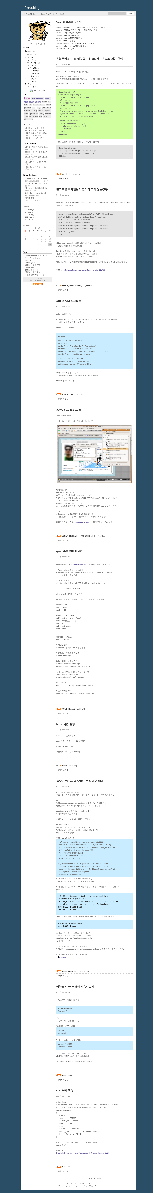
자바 (40, 116)
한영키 (86, 971)
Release (48, 113)
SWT (26, 116)
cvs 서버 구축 (65, 49)
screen (70, 1075)
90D (30, 105)
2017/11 (28, 217)
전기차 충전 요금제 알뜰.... (35, 128)
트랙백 (61, 178)
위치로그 (27, 14)
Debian (65, 286)
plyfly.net (95, 1186)
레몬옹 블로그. (31, 267)
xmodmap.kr (64, 957)
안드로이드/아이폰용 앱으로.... (37, 157)
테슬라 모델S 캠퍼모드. (34, 135)
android (40, 110)
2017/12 (28, 215)
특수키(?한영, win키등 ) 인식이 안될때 (75, 43)
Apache (65, 174)
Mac (82, 536)
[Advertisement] (91, 167)
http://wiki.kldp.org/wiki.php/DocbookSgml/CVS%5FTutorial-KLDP (82, 1153)
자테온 (94, 536)
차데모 (46, 110)
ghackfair (27, 108)
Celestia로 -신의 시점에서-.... (36, 193)
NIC (83, 286)
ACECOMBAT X (39, 105)
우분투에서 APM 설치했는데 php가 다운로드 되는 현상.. (82, 27)
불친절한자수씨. (31, 270)
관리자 (55, 14)
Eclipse (27, 110)
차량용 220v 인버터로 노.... (36, 138)
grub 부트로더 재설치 (69, 38)
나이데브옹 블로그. (32, 265)
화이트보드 (33, 116)
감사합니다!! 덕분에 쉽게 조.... (37, 147)
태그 (33, 14)
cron (71, 394)
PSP (49, 102)
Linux (71, 174)
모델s (31, 102)
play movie (46, 108)
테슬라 (41, 98)
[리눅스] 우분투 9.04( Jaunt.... (37, 178)
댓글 (67, 178)
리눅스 (58, 64)
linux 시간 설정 (65, 41)
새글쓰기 (62, 14)
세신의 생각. (30, 198)
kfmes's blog (31, 8)
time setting (72, 766)
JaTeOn (59, 415)
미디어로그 (41, 14)
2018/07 (28, 210)
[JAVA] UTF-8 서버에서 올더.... (37, 183)
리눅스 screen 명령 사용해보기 (72, 46)
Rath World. (30, 260)
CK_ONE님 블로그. (33, 258)
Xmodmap (78, 971)
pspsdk (46, 116)
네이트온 (33, 110)
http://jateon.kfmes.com (83, 522)
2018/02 (28, 212)
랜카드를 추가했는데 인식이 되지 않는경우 (76, 30)
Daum (80, 1186)
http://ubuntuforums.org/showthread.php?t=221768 (84, 270)
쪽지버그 (101, 536)
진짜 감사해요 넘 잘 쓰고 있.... (37, 162)
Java (47, 98)
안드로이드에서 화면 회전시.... (37, 188)
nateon (87, 536)
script (81, 394)
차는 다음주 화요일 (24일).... (36, 167)
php (76, 174)
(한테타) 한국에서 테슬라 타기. (37, 255)
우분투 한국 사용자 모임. (35, 275)
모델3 (39, 108)
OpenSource (33, 113)
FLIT (33, 108)
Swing (41, 113)
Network (78, 286)
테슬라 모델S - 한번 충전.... (36, 133)
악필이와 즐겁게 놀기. (34, 272)
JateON (65, 536)
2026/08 (38, 228)
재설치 (82, 709)
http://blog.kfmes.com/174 (80, 564)
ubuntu (82, 174)
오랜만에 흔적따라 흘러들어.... (37, 152)
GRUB (65, 709)
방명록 (48, 14)
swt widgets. (30, 263)
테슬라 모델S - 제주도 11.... (36, 130)
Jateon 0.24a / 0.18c (68, 35)
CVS (64, 1167)
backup (65, 394)
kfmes (71, 536)
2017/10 (28, 219)
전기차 (38, 102)
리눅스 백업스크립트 (68, 33)
